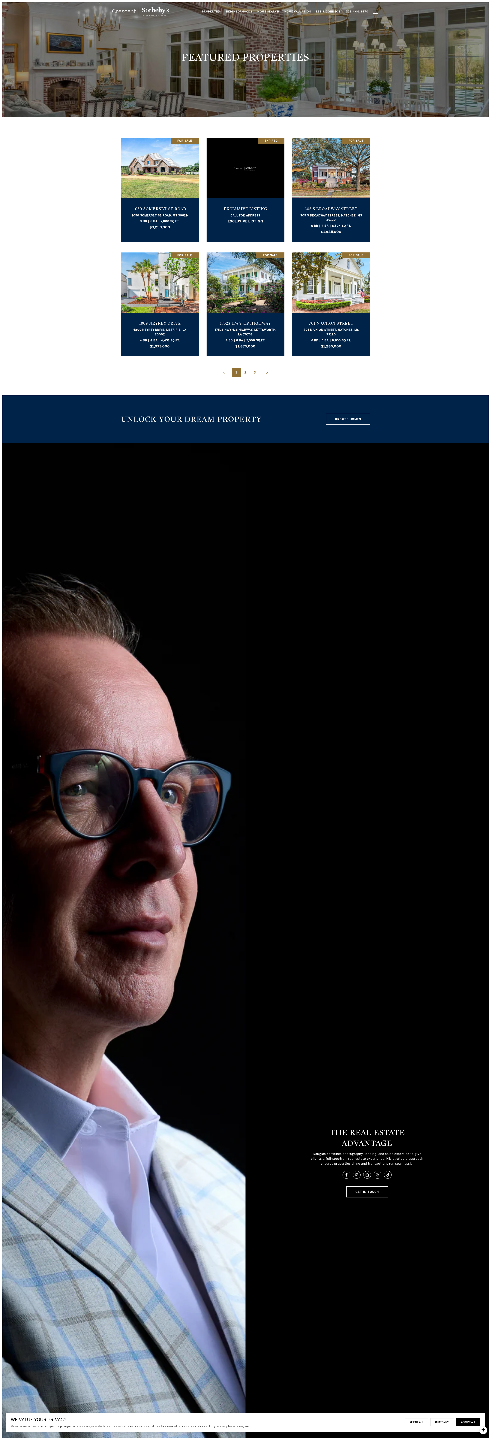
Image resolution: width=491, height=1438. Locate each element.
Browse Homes (348, 419)
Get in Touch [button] (367, 1191)
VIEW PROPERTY (160, 187)
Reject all (416, 1422)
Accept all (468, 1422)
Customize (442, 1422)
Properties (211, 11)
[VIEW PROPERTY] (160, 184)
